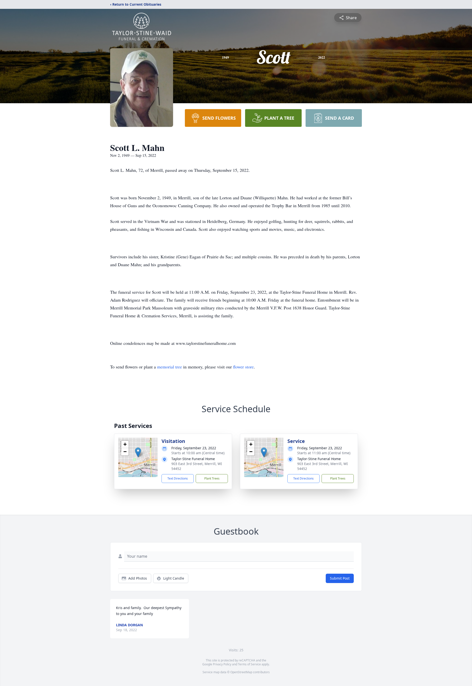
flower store (243, 367)
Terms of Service (249, 664)
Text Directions (177, 478)
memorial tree (169, 367)
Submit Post (340, 578)
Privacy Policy (222, 664)
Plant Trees (212, 478)
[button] (138, 452)
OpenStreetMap (241, 672)
